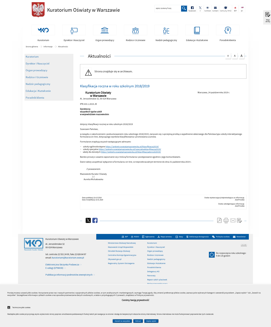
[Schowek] (239, 220)
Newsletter (241, 236)
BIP (126, 236)
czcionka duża (240, 55)
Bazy (181, 236)
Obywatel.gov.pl (115, 259)
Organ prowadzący (36, 70)
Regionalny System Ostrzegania (121, 263)
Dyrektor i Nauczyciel (37, 63)
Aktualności (63, 47)
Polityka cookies (223, 236)
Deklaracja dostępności (199, 236)
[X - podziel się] (88, 220)
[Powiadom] (233, 220)
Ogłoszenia (149, 236)
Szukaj (184, 9)
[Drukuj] (226, 220)
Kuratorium (32, 56)
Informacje (48, 47)
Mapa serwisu (166, 236)
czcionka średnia (234, 55)
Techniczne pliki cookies (21, 307)
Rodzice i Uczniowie (37, 77)
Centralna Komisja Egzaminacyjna (122, 255)
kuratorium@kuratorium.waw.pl (68, 257)
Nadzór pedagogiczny (38, 84)
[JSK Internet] (244, 245)
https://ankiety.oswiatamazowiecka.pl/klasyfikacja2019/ (132, 146)
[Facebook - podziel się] (95, 220)
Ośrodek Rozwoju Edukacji (119, 251)
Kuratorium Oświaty (69, 10)
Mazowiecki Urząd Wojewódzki (120, 247)
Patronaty (151, 276)
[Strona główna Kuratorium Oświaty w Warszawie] (33, 244)
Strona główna (32, 47)
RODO (136, 236)
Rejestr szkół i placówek (157, 280)
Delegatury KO (153, 272)
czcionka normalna (227, 55)
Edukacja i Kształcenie (38, 91)
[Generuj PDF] (219, 220)
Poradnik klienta (35, 97)
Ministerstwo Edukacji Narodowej (122, 243)
